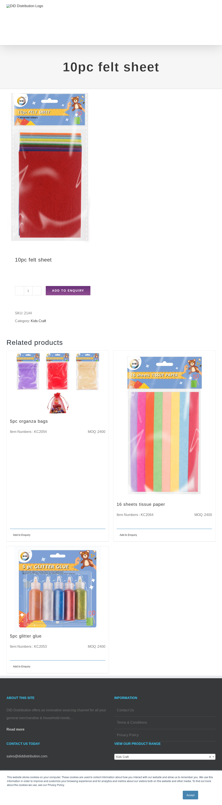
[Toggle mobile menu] (213, 12)
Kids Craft (38, 321)
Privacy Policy (128, 735)
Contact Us (125, 710)
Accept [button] (190, 795)
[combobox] (164, 757)
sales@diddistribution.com (27, 756)
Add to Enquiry (68, 290)
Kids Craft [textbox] (163, 756)
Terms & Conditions (132, 722)
